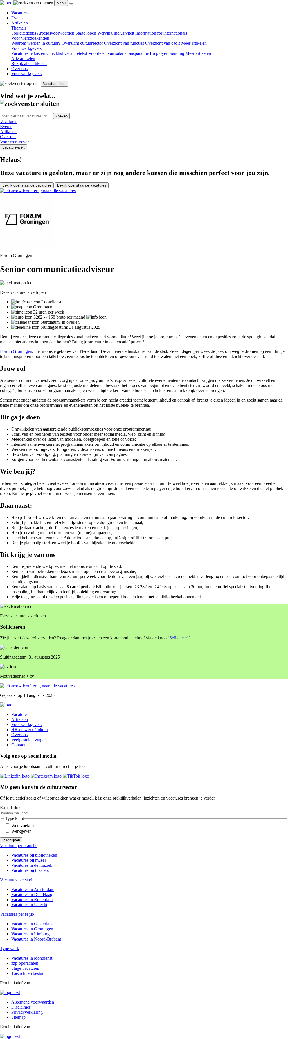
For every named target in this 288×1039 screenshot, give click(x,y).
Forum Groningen (16, 351)
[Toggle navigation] (71, 4)
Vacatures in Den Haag (31, 894)
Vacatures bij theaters (30, 870)
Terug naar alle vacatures (53, 190)
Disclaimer (20, 1007)
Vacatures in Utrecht (29, 904)
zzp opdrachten (24, 963)
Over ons (19, 68)
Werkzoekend (23, 825)
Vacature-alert (54, 84)
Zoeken (61, 116)
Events (17, 17)
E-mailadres (10, 807)
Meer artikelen (194, 43)
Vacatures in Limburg (30, 933)
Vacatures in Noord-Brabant (36, 939)
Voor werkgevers (26, 73)
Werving (104, 33)
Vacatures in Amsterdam (32, 889)
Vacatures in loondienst (31, 958)
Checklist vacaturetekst (66, 53)
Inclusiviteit (124, 33)
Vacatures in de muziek (31, 865)
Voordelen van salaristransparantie (118, 53)
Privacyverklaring (27, 1012)
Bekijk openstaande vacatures (26, 185)
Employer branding (167, 53)
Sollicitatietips (23, 33)
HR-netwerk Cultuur (29, 729)
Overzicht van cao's (162, 43)
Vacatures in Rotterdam (32, 899)
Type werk (9, 948)
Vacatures (19, 12)
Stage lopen (85, 33)
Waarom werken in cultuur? (35, 43)
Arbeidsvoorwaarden (55, 33)
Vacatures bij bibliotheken (34, 855)
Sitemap (18, 1017)
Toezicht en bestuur (28, 973)
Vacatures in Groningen (32, 928)
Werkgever (21, 831)
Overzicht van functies (124, 43)
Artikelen (20, 23)
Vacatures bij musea (28, 860)
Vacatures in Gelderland (32, 923)
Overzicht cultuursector (82, 43)
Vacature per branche (18, 845)
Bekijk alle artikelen (29, 63)
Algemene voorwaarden (32, 1002)
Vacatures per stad (16, 879)
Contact (18, 744)
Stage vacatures (25, 968)
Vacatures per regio (17, 914)
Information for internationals (161, 33)
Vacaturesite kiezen (28, 53)
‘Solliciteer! (178, 637)
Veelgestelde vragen (29, 739)
